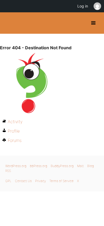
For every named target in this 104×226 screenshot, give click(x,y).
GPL (8, 181)
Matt (80, 166)
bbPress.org (38, 166)
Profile (14, 131)
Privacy (40, 181)
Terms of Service (61, 181)
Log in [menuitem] (82, 6)
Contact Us (23, 181)
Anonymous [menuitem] (97, 6)
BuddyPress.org (8, 23)
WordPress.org (15, 166)
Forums (15, 140)
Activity (15, 121)
